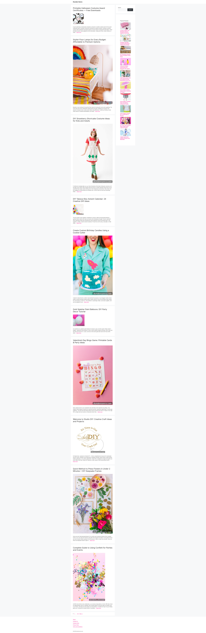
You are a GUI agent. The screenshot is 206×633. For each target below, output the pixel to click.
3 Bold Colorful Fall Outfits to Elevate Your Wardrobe (125, 138)
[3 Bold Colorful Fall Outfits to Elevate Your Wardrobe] (125, 132)
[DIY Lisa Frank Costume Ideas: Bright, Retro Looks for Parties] (125, 120)
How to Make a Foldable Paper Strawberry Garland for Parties (125, 103)
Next (81, 613)
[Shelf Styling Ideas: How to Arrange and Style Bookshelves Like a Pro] (125, 73)
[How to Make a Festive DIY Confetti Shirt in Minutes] (125, 108)
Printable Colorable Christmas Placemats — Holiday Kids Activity (125, 43)
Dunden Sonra (77, 2)
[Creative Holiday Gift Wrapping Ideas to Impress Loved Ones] (125, 26)
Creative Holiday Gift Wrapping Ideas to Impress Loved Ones (124, 32)
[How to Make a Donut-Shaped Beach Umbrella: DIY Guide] (125, 85)
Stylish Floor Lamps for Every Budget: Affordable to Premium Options (89, 40)
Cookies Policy (76, 623)
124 (78, 613)
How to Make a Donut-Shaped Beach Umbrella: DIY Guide (125, 91)
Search (119, 7)
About (74, 619)
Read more (78, 32)
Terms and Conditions (77, 626)
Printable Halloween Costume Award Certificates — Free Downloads (89, 9)
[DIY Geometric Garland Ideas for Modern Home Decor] (125, 49)
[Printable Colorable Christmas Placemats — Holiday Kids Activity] (125, 37)
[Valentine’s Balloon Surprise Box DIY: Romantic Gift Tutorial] (125, 61)
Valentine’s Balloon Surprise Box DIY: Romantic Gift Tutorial (125, 67)
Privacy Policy (76, 624)
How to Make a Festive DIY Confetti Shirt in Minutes (125, 114)
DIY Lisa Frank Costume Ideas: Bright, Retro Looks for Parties (125, 126)
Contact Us (75, 621)
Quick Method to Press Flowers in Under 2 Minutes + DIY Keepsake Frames (91, 470)
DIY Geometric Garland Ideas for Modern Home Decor (125, 55)
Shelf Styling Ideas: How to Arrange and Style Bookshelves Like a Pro (125, 79)
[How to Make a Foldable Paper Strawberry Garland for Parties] (125, 97)
